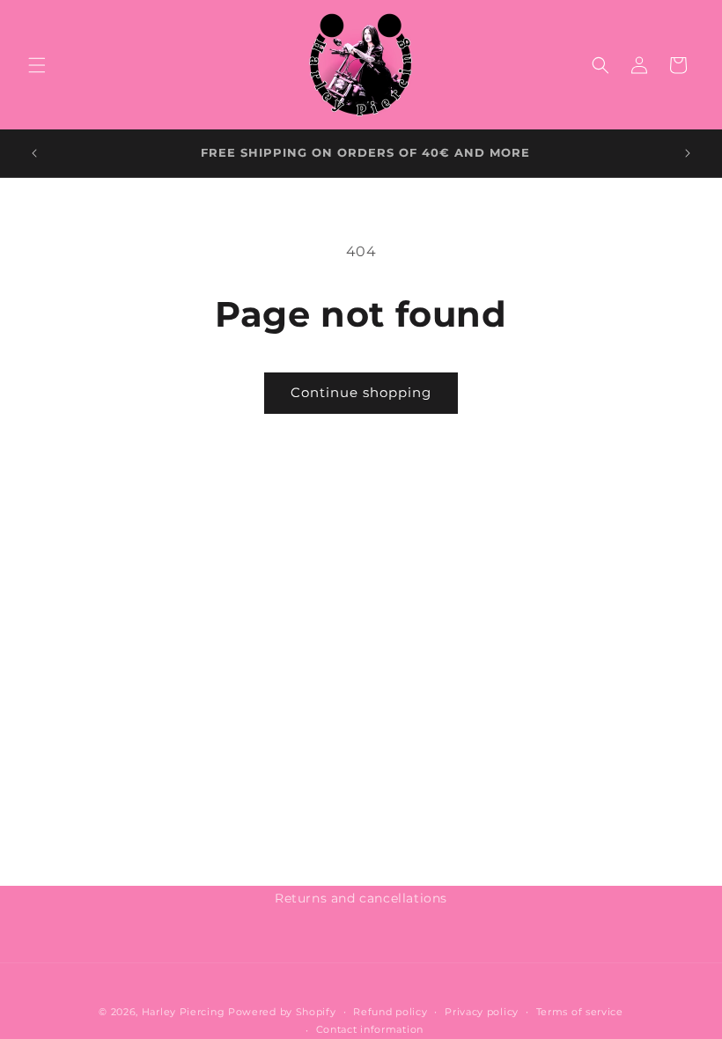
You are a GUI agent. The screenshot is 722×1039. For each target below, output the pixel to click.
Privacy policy (482, 1012)
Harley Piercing (183, 1012)
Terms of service (579, 1012)
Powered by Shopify (282, 1012)
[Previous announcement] (34, 153)
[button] (37, 65)
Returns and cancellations (361, 898)
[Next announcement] (687, 153)
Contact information (370, 1029)
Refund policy (390, 1012)
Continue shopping (361, 392)
